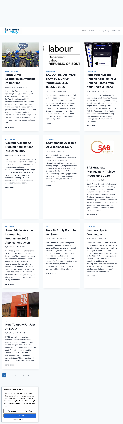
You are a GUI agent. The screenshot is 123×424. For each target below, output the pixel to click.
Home (84, 31)
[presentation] (20, 54)
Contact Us (115, 31)
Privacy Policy (103, 31)
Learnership (14, 71)
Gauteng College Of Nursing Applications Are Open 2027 (19, 147)
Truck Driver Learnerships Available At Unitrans (20, 78)
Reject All (28, 411)
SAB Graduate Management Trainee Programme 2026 (101, 171)
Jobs (7, 71)
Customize (11, 411)
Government (50, 71)
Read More (10, 127)
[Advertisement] (57, 13)
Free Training (91, 71)
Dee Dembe (11, 87)
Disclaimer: (92, 31)
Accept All (20, 415)
